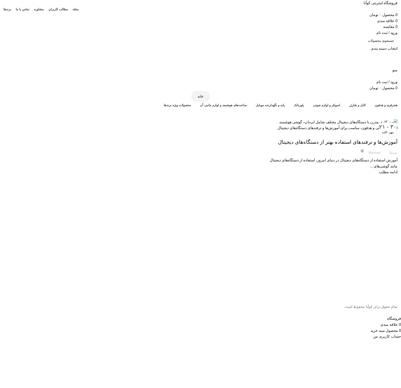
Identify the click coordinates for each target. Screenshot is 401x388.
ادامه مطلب (388, 172)
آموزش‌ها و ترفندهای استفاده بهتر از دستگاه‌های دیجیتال (338, 142)
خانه (201, 96)
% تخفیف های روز (200, 113)
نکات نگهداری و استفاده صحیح (377, 133)
